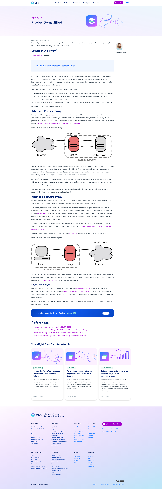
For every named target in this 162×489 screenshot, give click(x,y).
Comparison (91, 466)
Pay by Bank (54, 462)
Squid (67, 123)
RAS (75, 462)
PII (32, 433)
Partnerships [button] (76, 3)
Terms (94, 484)
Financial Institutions (57, 437)
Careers (90, 458)
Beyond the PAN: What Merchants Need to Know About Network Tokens (46, 373)
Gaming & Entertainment (58, 439)
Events (90, 464)
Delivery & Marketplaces (58, 431)
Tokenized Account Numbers (59, 464)
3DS (52, 472)
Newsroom (91, 429)
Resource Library (92, 426)
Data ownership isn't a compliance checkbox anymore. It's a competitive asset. (114, 373)
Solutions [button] (58, 3)
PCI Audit (34, 459)
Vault (32, 435)
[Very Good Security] (35, 2)
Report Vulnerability (118, 484)
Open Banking (35, 441)
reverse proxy (53, 115)
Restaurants (54, 446)
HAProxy (61, 123)
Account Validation (56, 470)
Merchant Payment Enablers (59, 441)
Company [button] (96, 3)
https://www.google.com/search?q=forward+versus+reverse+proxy (58, 333)
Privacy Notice (105, 484)
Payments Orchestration (38, 429)
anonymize (73, 233)
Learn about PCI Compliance (39, 468)
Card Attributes (78, 433)
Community (77, 458)
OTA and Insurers (56, 443)
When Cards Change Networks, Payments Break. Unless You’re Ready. (79, 373)
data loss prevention (89, 226)
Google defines (36, 55)
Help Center (77, 456)
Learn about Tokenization (38, 466)
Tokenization (34, 443)
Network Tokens (56, 455)
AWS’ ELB (76, 123)
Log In (127, 2)
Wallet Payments (56, 474)
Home (33, 40)
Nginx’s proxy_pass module (48, 123)
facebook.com (42, 213)
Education (90, 435)
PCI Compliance (35, 431)
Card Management (36, 426)
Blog (37, 40)
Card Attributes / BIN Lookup (59, 468)
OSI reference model (82, 288)
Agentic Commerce (56, 426)
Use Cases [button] (67, 3)
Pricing (90, 462)
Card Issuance (35, 437)
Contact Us (118, 3)
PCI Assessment (36, 462)
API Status (76, 460)
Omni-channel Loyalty (37, 439)
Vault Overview (78, 441)
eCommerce (54, 435)
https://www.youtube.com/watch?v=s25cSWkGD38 (52, 327)
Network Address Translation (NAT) (76, 291)
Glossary (90, 437)
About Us (90, 456)
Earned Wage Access (57, 433)
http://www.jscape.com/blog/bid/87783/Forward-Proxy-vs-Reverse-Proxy (60, 330)
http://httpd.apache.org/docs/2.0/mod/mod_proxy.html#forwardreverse (60, 335)
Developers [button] (86, 3)
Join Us (106, 313)
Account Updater (56, 457)
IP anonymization (49, 280)
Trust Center (91, 433)
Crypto (53, 429)
